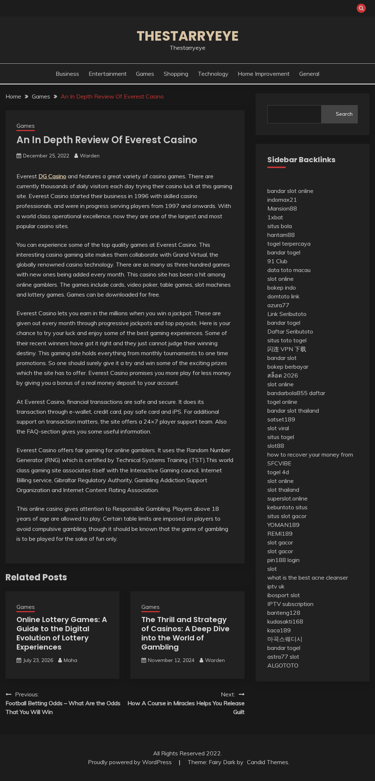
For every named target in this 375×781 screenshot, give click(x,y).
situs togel (280, 436)
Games (145, 73)
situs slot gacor (287, 516)
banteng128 (283, 612)
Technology (213, 73)
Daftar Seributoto (290, 331)
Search (344, 114)
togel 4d (278, 472)
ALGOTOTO (282, 665)
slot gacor (280, 542)
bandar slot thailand (293, 410)
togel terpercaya (289, 243)
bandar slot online (290, 190)
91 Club (277, 261)
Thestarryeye (188, 35)
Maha (70, 660)
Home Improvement (264, 73)
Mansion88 (282, 208)
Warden (90, 155)
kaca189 (279, 630)
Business (67, 73)
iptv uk (276, 586)
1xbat (275, 217)
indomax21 (282, 199)
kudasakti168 (285, 621)
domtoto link (283, 296)
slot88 (275, 445)
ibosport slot (283, 595)
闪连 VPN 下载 (286, 349)
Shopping (176, 73)
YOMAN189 (283, 524)
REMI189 (280, 533)
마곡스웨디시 (284, 639)
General (309, 73)
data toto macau (289, 270)
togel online (282, 401)
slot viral (278, 428)
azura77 (278, 305)
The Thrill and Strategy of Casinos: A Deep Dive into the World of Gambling (185, 633)
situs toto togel (287, 340)
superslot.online (287, 498)
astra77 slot (283, 656)
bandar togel (283, 252)
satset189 (281, 419)
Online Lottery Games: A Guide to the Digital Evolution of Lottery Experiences (61, 633)
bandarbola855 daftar (296, 393)
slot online (280, 278)
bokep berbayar (287, 366)
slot (272, 568)
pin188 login (283, 560)
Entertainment (108, 73)
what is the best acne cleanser (307, 577)
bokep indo (281, 287)
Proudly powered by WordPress (130, 762)
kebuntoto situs (287, 507)
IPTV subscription (290, 603)
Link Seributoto (287, 313)
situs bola (279, 226)
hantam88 (281, 234)
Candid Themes (267, 762)
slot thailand (283, 489)
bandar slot (282, 357)
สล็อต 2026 (282, 375)
